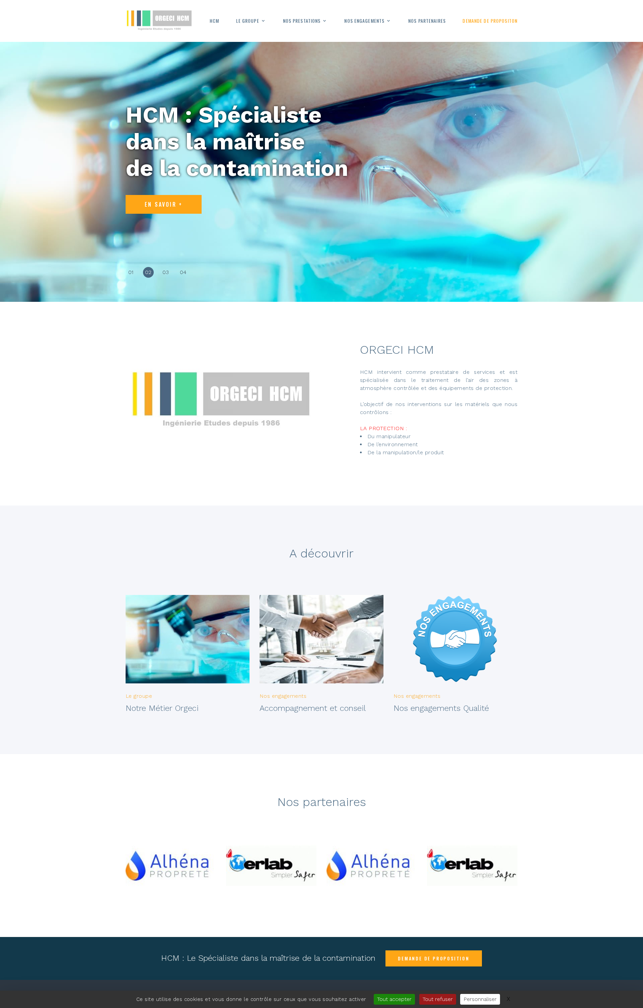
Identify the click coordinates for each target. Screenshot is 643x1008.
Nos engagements (364, 20)
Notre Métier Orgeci (162, 708)
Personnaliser (480, 999)
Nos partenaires (427, 20)
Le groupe (247, 20)
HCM (214, 20)
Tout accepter (394, 999)
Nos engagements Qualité (441, 708)
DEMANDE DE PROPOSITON (489, 20)
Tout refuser (438, 999)
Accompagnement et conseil (313, 708)
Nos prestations (302, 20)
